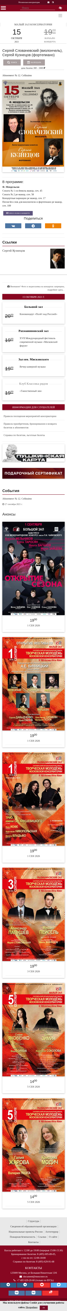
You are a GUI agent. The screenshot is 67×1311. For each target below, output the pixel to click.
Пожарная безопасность (22, 1237)
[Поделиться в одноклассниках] (53, 225)
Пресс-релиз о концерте (19, 213)
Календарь (35, 62)
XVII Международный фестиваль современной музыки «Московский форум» (38, 342)
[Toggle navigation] (60, 16)
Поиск (13, 62)
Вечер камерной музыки (33, 366)
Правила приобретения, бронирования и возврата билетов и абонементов (30, 425)
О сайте (53, 1237)
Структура (33, 1221)
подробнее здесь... (56, 290)
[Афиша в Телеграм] (50, 1293)
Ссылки (42, 1237)
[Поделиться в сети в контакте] (13, 225)
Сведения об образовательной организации (33, 1226)
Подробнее (32, 1307)
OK (44, 1308)
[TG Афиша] (25, 1285)
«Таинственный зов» (31, 391)
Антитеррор (51, 1231)
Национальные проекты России (26, 1231)
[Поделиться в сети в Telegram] (33, 225)
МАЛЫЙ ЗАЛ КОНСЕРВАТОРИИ (33, 24)
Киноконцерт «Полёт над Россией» (38, 314)
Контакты (33, 1242)
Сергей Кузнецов (13, 250)
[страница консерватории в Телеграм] (8, 1285)
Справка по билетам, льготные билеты (24, 435)
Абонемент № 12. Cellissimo (17, 498)
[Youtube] (42, 1285)
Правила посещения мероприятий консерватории (30, 416)
